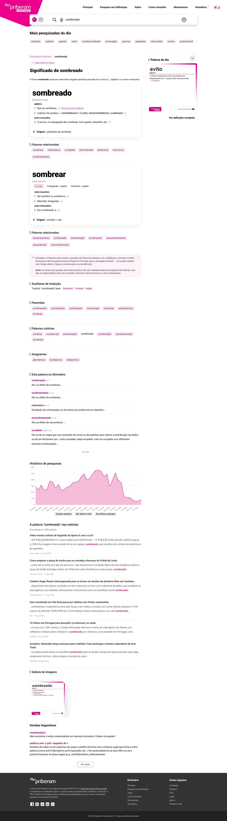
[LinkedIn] (47, 805)
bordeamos (56, 359)
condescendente (91, 41)
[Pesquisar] (54, 19)
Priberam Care (175, 804)
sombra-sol (52, 334)
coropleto (70, 149)
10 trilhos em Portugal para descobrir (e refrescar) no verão (63, 622)
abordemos (39, 359)
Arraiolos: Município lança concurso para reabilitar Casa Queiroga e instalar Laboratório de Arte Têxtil (83, 645)
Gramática (201, 7)
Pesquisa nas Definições (113, 7)
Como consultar (157, 7)
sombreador (95, 238)
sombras (37, 313)
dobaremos (72, 359)
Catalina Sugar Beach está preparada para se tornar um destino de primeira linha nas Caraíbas (82, 581)
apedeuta (141, 41)
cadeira (49, 41)
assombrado (86, 149)
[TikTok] (42, 805)
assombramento (60, 244)
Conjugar (38, 186)
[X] (52, 805)
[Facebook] (32, 805)
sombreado (60, 238)
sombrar (37, 334)
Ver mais (85, 452)
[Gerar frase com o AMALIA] (124, 113)
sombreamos (125, 308)
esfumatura (54, 149)
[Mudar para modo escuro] (217, 7)
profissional (186, 41)
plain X (172, 800)
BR (41, 19)
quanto (63, 41)
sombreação (77, 238)
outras (171, 41)
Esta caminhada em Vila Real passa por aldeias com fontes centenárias (69, 602)
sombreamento (41, 156)
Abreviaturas (181, 7)
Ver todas (85, 764)
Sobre (138, 7)
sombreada (93, 308)
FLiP (171, 793)
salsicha (35, 41)
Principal (88, 7)
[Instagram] (37, 805)
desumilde (156, 41)
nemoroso (118, 149)
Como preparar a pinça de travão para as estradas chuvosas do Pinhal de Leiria (73, 560)
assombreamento (116, 238)
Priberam (173, 789)
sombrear (38, 149)
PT (34, 19)
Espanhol (68, 288)
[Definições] (184, 19)
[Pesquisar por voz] (62, 19)
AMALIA (111, 257)
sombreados (58, 308)
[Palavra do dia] (192, 58)
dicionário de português (94, 789)
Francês (79, 288)
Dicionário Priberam (40, 56)
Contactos (174, 785)
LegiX (171, 797)
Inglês (88, 288)
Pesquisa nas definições (138, 789)
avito (74, 41)
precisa (126, 41)
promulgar (111, 41)
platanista (102, 149)
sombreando (40, 308)
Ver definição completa (182, 117)
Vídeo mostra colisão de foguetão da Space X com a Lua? (61, 535)
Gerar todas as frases (44, 63)
